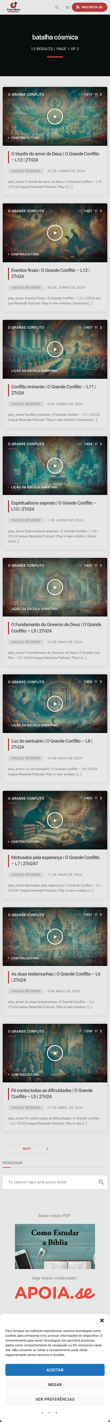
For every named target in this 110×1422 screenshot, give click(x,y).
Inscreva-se (89, 7)
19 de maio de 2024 (64, 758)
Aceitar (55, 1370)
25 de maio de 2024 (64, 642)
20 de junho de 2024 (66, 288)
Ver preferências (55, 1399)
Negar (55, 1384)
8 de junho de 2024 (65, 404)
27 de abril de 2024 (65, 1108)
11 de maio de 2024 (64, 875)
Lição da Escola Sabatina (34, 371)
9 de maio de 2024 (63, 991)
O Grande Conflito (26, 95)
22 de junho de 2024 (66, 171)
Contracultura (25, 138)
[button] (102, 1320)
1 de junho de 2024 (65, 520)
